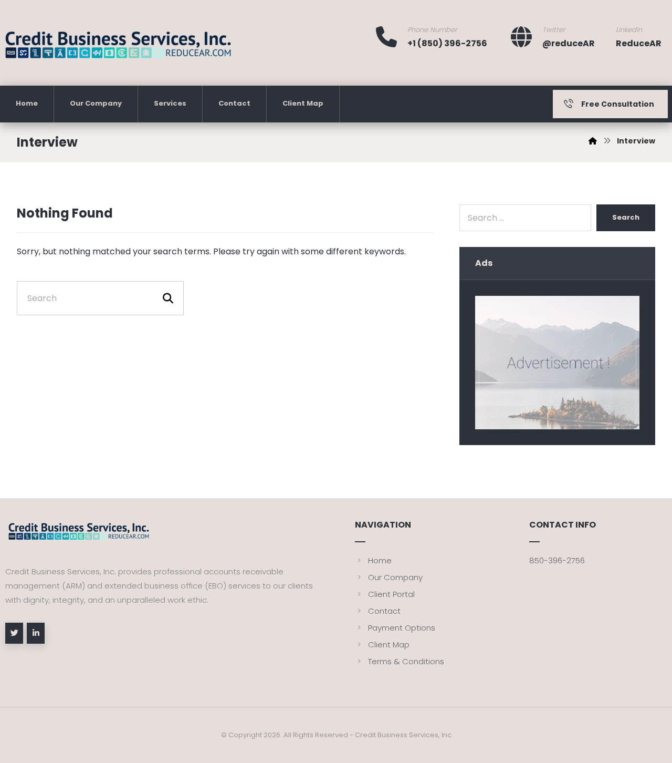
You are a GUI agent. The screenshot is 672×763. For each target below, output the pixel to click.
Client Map (389, 644)
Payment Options (401, 627)
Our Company (395, 577)
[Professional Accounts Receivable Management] (118, 49)
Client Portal (391, 594)
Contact (384, 610)
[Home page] (593, 141)
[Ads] (557, 362)
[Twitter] (14, 633)
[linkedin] (36, 633)
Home (380, 560)
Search (625, 217)
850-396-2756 (557, 560)
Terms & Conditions (406, 661)
